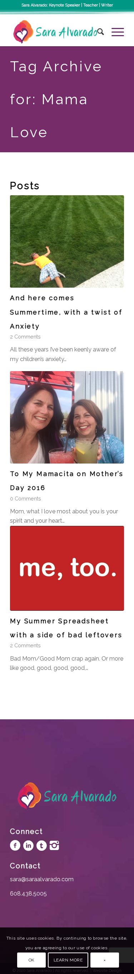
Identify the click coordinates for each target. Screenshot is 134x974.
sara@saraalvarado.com (42, 879)
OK (32, 960)
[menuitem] (97, 32)
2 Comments (25, 337)
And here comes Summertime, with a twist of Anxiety (66, 312)
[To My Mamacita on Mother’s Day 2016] (67, 417)
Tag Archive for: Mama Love (56, 99)
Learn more (68, 960)
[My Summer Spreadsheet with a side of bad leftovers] (67, 568)
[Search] (97, 32)
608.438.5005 (28, 893)
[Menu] (114, 32)
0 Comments (25, 498)
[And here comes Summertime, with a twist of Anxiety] (67, 241)
